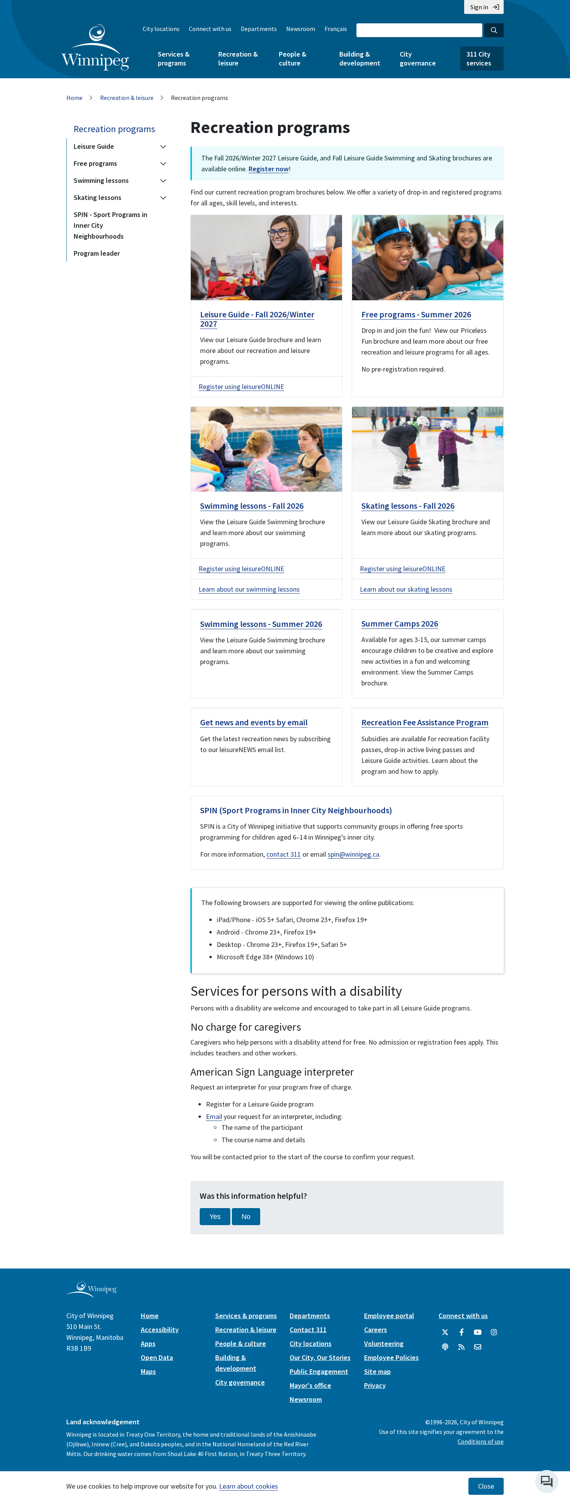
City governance (418, 58)
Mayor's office (310, 1385)
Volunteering (384, 1343)
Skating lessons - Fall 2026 (407, 505)
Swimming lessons (101, 180)
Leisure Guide (94, 146)
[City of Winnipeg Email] (477, 1347)
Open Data (157, 1357)
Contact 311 (308, 1329)
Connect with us (210, 29)
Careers (375, 1329)
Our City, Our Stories (320, 1357)
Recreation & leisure (238, 58)
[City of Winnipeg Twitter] (445, 1332)
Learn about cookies (248, 1486)
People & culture (292, 58)
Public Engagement (319, 1371)
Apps (148, 1343)
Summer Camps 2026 (399, 623)
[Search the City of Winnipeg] (494, 30)
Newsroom (300, 29)
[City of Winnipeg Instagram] (494, 1332)
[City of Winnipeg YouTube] (477, 1332)
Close (486, 1486)
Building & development (359, 58)
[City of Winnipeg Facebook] (461, 1332)
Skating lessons (97, 197)
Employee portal (389, 1315)
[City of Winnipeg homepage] (91, 1295)
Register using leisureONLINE (241, 386)
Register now (268, 168)
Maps (148, 1371)
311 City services (478, 58)
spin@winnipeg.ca (353, 854)
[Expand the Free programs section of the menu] (163, 163)
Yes (215, 1216)
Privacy (375, 1385)
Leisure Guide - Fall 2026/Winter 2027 (257, 319)
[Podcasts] (445, 1347)
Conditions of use (481, 1441)
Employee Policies (391, 1357)
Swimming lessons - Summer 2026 (261, 623)
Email (214, 1116)
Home (74, 98)
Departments (259, 29)
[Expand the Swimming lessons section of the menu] (163, 180)
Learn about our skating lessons (406, 589)
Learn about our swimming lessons (249, 589)
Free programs (95, 163)
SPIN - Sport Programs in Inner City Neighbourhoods (110, 225)
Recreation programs (114, 129)
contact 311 (283, 854)
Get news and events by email (253, 722)
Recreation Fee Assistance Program (425, 722)
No (246, 1216)
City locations (161, 29)
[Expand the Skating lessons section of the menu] (163, 197)
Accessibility (160, 1329)
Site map (377, 1371)
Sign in (479, 7)
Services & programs (174, 58)
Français (336, 29)
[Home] (95, 47)
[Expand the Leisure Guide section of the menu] (163, 146)
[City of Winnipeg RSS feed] (461, 1347)
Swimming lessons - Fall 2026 (252, 505)
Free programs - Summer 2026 (416, 314)
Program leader (97, 253)
